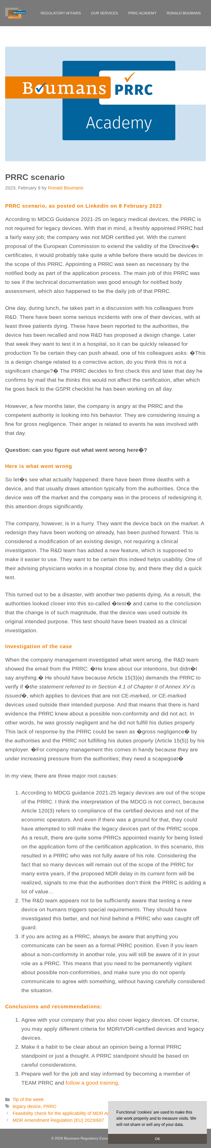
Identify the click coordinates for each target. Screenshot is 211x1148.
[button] (185, 1125)
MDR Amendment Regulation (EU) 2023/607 (58, 1120)
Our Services (104, 13)
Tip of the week (28, 1099)
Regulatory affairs (61, 13)
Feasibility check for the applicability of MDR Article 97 (68, 1113)
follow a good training (92, 1083)
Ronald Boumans (184, 13)
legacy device (27, 1106)
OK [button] (157, 1139)
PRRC (49, 1106)
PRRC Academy (142, 13)
